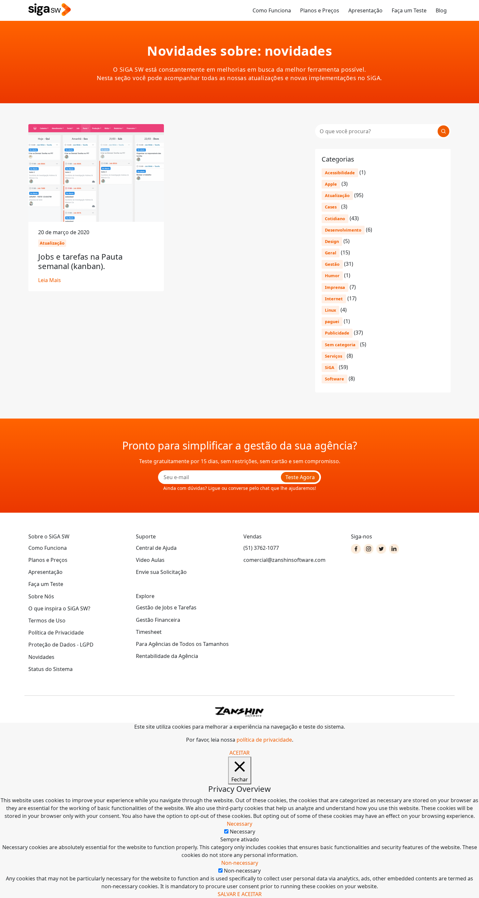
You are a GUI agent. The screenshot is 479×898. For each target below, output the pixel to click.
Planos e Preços (319, 10)
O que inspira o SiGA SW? (59, 608)
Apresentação (365, 10)
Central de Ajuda (156, 547)
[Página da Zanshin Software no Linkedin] (394, 548)
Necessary (242, 831)
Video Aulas (150, 559)
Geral (330, 253)
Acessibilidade (340, 173)
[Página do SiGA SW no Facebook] (356, 548)
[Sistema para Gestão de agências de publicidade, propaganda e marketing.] (49, 10)
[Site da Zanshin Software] (239, 712)
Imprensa (335, 287)
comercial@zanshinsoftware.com (284, 559)
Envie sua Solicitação (161, 572)
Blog (441, 10)
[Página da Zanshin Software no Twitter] (381, 548)
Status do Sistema (50, 669)
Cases (331, 207)
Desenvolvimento (343, 230)
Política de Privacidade (56, 632)
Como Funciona (272, 10)
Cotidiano (335, 218)
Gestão (332, 264)
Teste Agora (300, 477)
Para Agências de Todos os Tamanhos (182, 644)
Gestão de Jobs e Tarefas (166, 607)
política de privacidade (264, 739)
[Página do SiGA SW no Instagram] (368, 548)
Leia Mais (49, 280)
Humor (332, 275)
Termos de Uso (46, 620)
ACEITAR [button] (239, 752)
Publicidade (337, 333)
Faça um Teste (409, 10)
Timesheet (149, 631)
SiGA (329, 367)
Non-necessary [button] (239, 862)
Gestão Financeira (158, 619)
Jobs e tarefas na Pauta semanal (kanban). (80, 261)
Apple (331, 184)
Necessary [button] (239, 823)
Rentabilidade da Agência (167, 656)
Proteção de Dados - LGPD (61, 644)
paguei (332, 321)
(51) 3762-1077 (261, 547)
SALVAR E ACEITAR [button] (240, 894)
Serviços (333, 356)
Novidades (41, 657)
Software (334, 379)
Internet (334, 299)
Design (332, 241)
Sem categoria (340, 345)
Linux (330, 310)
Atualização (337, 195)
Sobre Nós (41, 596)
